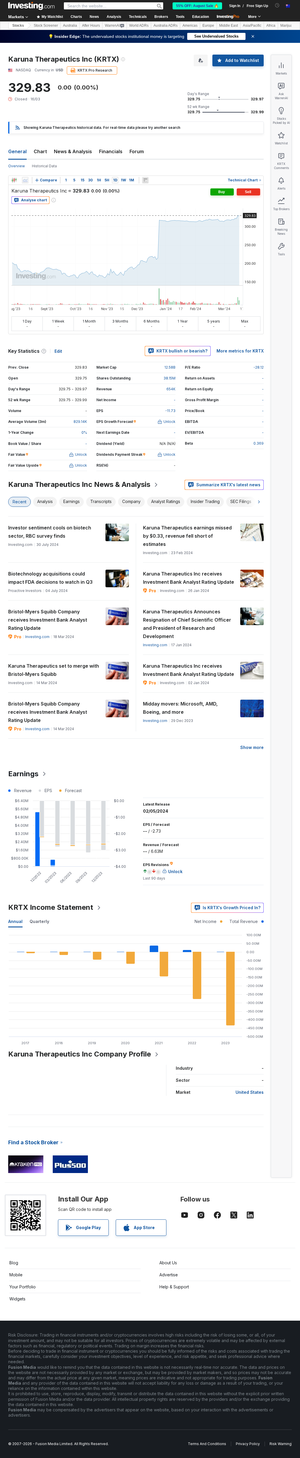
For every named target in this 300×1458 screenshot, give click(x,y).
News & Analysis (73, 151)
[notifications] (277, 5)
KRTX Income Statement (50, 907)
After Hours (91, 25)
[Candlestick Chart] (14, 180)
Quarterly (39, 921)
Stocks (18, 25)
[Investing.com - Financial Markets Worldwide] (31, 6)
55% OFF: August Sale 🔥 (197, 6)
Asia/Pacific (252, 25)
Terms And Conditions (207, 1444)
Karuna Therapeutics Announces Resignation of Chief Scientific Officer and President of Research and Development (187, 624)
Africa (270, 25)
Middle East (228, 25)
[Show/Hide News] (145, 180)
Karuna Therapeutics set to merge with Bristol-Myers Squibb (53, 670)
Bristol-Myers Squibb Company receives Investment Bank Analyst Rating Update (47, 620)
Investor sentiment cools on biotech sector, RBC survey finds (49, 532)
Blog (13, 1262)
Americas (190, 25)
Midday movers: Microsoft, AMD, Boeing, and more (180, 708)
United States (250, 1092)
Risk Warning (281, 1444)
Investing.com (37, 637)
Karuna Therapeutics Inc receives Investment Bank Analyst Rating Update (188, 578)
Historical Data (44, 166)
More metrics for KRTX (240, 350)
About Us (168, 1262)
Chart (40, 151)
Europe (208, 25)
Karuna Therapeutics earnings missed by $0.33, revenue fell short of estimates (187, 536)
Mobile (16, 1274)
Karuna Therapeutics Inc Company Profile (79, 1054)
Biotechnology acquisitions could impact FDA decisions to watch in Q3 (50, 578)
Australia (70, 25)
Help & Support (174, 1286)
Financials (110, 151)
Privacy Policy (248, 1444)
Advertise (168, 1274)
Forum (136, 151)
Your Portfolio (22, 1286)
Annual (15, 921)
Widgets (17, 1298)
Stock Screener (46, 25)
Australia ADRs (166, 25)
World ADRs (139, 25)
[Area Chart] (25, 180)
